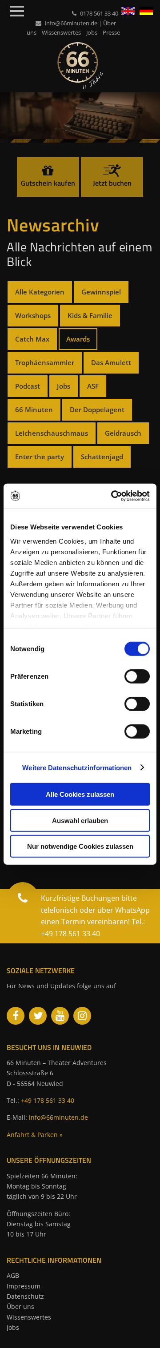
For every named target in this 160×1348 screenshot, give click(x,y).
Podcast (27, 386)
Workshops (33, 315)
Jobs (91, 32)
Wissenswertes (61, 32)
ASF (93, 386)
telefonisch (59, 910)
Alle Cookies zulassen (80, 794)
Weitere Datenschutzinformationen (77, 767)
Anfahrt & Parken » (35, 1134)
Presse (111, 32)
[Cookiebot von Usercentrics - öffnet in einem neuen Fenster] (113, 495)
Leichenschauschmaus (51, 433)
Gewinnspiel (101, 291)
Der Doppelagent (97, 409)
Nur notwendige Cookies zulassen (80, 846)
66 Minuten (34, 409)
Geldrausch (123, 433)
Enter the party (39, 456)
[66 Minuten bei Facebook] (15, 1016)
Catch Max (32, 338)
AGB (13, 1275)
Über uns (20, 1306)
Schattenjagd (102, 456)
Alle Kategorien (39, 291)
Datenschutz (25, 1296)
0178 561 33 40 (99, 13)
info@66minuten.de (71, 23)
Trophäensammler (44, 362)
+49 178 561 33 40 (47, 1100)
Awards (78, 338)
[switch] (137, 676)
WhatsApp (132, 910)
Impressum (23, 1286)
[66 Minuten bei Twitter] (38, 1016)
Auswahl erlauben (80, 820)
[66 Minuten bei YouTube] (60, 1016)
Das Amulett (111, 362)
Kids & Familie (90, 315)
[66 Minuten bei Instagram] (82, 1016)
